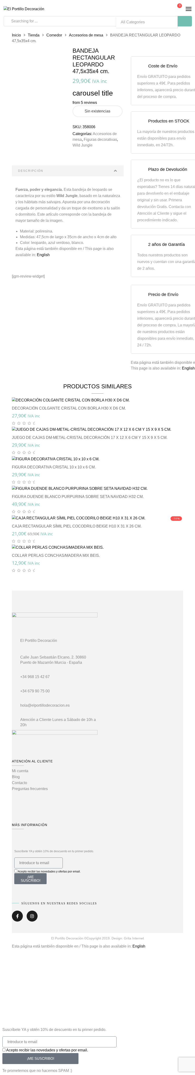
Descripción (30, 170)
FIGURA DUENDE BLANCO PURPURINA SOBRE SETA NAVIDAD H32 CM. (78, 497)
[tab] (68, 170)
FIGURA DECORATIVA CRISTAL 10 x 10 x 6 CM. (54, 467)
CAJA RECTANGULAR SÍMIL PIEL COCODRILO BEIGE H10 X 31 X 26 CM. (76, 526)
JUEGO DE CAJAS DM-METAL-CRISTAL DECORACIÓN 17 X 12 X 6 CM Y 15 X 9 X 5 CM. (89, 438)
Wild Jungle (83, 145)
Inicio (16, 35)
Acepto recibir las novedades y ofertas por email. (49, 871)
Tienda (33, 35)
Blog (16, 777)
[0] (175, 9)
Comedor (54, 35)
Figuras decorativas (100, 139)
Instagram (32, 918)
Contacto (19, 783)
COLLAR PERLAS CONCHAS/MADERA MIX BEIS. (56, 555)
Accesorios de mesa (86, 35)
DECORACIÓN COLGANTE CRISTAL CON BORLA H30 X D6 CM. (69, 408)
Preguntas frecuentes (30, 789)
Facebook (17, 918)
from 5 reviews (85, 103)
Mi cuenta (20, 771)
